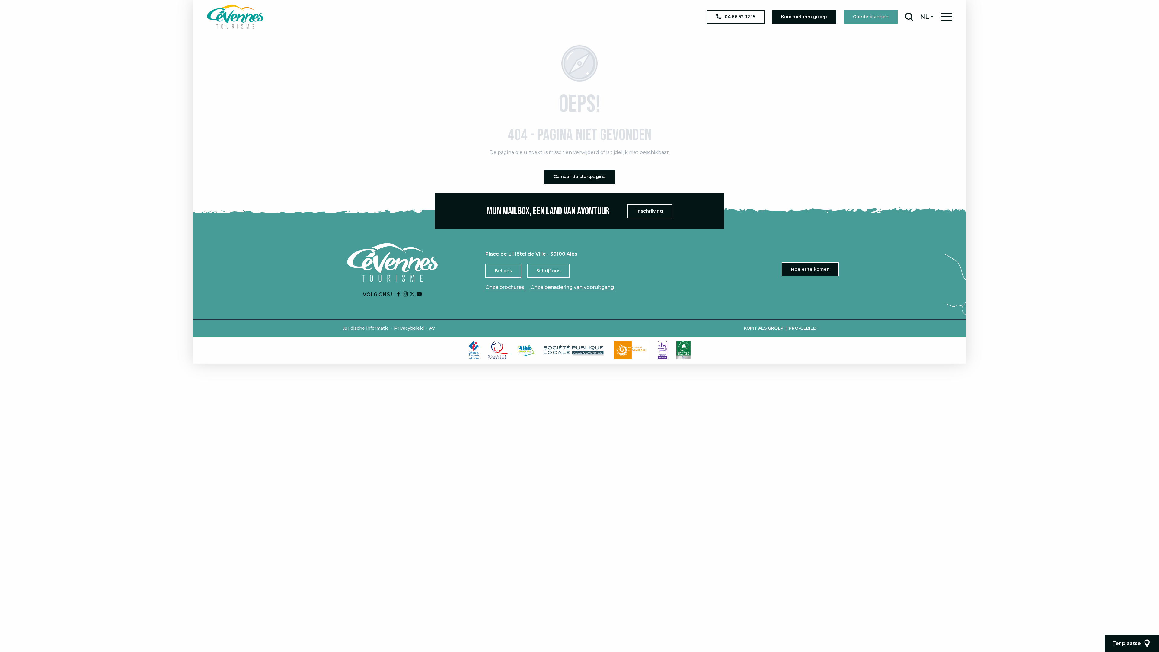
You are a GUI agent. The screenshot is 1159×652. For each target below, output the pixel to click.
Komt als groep (764, 328)
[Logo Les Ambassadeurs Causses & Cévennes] (662, 350)
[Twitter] (412, 294)
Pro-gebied (802, 328)
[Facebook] (398, 294)
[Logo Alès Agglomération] (526, 350)
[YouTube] (419, 294)
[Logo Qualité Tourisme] (498, 350)
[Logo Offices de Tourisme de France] (474, 350)
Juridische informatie (366, 328)
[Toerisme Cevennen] (235, 17)
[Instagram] (405, 294)
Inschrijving (650, 211)
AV (432, 328)
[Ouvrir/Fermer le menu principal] (946, 17)
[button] (909, 17)
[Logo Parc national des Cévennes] (631, 350)
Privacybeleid (409, 328)
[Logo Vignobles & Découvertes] (683, 350)
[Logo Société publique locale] (574, 350)
